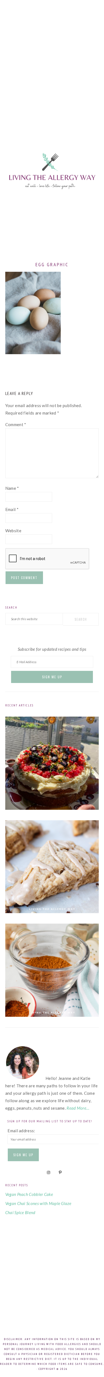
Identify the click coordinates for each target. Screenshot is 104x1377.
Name (12, 488)
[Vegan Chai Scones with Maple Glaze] (52, 911)
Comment (15, 424)
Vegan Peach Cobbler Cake (29, 1194)
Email (12, 509)
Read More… (78, 1108)
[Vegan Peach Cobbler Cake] (52, 808)
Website (13, 530)
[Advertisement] (52, 62)
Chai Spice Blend (20, 1212)
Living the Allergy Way (52, 187)
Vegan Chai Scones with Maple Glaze (38, 1203)
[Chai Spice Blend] (52, 1015)
